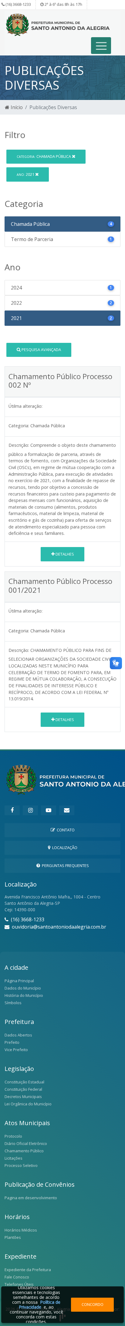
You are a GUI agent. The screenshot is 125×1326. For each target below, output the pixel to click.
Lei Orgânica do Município (28, 1104)
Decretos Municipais (23, 1096)
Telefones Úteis (19, 1284)
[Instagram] (30, 810)
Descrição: (18, 445)
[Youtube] (48, 810)
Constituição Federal (23, 1089)
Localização (63, 847)
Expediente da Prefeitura (28, 1269)
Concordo (92, 1304)
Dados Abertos (18, 1035)
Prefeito (12, 1042)
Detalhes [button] (64, 554)
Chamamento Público (24, 1151)
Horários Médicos (21, 1230)
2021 (26, 174)
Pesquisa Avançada (41, 349)
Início (16, 107)
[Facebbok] (12, 810)
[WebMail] (66, 810)
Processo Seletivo (21, 1165)
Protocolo (13, 1136)
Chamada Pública (44, 156)
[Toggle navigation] (101, 45)
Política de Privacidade (39, 1304)
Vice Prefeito (16, 1049)
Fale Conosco (17, 1277)
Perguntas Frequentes (64, 865)
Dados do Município (23, 988)
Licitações (13, 1158)
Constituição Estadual (24, 1082)
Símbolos (13, 1002)
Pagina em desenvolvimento (31, 1197)
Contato (65, 830)
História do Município (24, 995)
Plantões (13, 1237)
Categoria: (18, 425)
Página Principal (19, 980)
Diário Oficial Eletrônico (26, 1143)
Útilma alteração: (25, 406)
